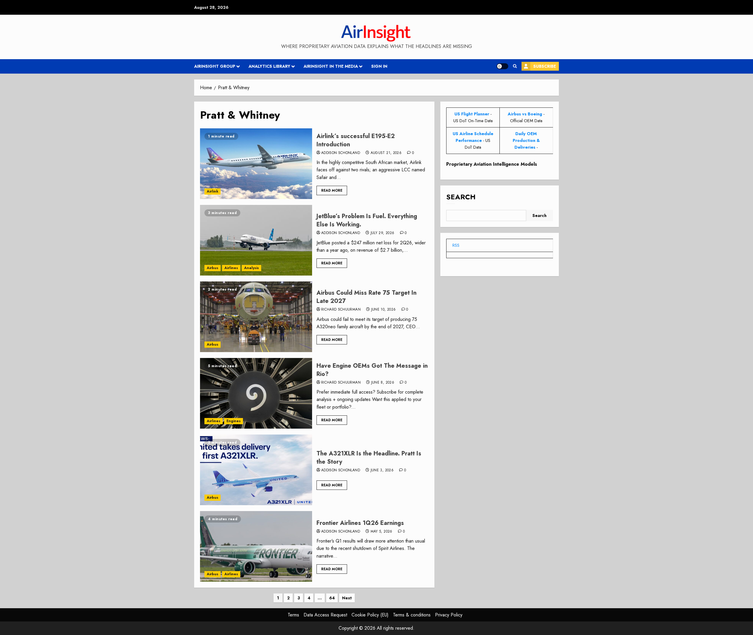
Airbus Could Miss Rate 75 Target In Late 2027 (366, 297)
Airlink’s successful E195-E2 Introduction (355, 140)
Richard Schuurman (341, 309)
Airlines (231, 268)
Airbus (212, 268)
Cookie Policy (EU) (370, 614)
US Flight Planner (471, 114)
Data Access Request (325, 614)
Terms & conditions (412, 614)
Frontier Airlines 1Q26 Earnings (360, 523)
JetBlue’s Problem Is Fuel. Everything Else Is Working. (366, 220)
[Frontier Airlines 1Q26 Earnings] (256, 546)
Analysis (251, 268)
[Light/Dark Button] (502, 66)
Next (347, 598)
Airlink (212, 191)
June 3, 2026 (382, 470)
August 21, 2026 (386, 153)
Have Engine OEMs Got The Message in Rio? (372, 370)
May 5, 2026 (381, 531)
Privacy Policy (448, 614)
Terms (293, 614)
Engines (233, 421)
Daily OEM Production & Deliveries (526, 140)
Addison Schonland (340, 153)
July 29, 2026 (382, 233)
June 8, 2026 (382, 382)
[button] (515, 66)
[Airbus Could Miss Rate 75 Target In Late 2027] (256, 316)
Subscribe (544, 66)
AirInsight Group (214, 66)
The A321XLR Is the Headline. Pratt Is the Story (368, 457)
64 (332, 598)
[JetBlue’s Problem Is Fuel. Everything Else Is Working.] (256, 240)
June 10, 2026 (383, 309)
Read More (331, 190)
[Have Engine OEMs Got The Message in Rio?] (256, 393)
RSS (455, 245)
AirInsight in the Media (331, 66)
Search (461, 197)
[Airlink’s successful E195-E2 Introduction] (256, 163)
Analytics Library (269, 66)
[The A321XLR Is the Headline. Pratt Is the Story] (256, 470)
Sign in (379, 66)
